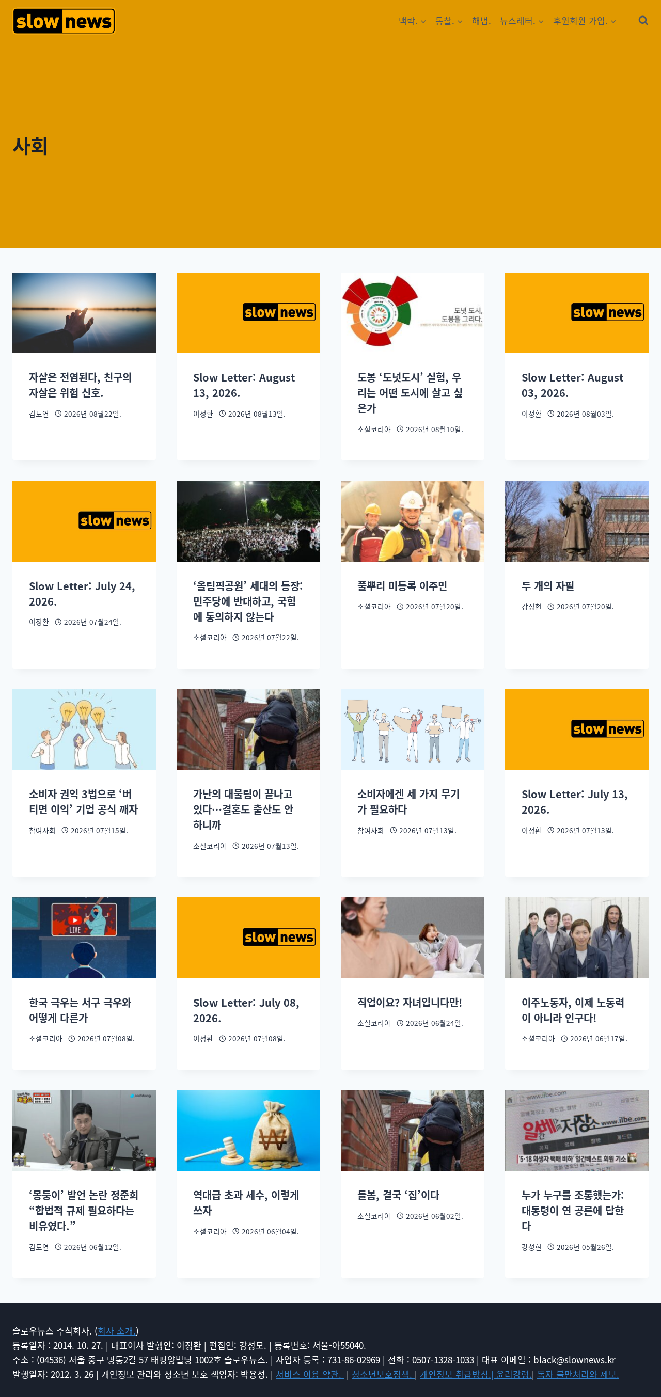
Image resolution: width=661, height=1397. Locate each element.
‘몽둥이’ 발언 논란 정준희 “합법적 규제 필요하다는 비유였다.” (83, 1210)
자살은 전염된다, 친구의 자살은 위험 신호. (80, 385)
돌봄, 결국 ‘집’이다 (398, 1194)
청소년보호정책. (383, 1374)
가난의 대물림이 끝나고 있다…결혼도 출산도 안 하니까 (243, 809)
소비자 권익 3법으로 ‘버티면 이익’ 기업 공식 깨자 (83, 801)
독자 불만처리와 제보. (578, 1374)
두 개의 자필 (548, 585)
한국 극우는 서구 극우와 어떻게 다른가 (80, 1010)
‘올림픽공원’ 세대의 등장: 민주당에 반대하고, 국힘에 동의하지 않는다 (248, 601)
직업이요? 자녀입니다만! (409, 1002)
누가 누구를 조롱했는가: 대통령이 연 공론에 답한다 (573, 1210)
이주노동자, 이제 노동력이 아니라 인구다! (573, 1010)
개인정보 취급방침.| (458, 1374)
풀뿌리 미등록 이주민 (402, 585)
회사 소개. (117, 1330)
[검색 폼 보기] (643, 20)
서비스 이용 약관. (310, 1374)
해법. (481, 20)
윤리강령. (514, 1374)
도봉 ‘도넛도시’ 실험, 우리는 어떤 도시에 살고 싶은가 (410, 393)
